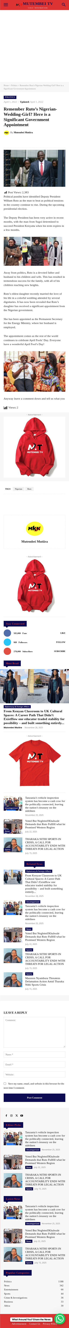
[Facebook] (6, 1115)
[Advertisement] (34, 46)
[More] (49, 141)
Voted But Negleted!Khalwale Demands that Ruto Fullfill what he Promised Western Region (45, 824)
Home (6, 85)
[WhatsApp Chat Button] (59, 1318)
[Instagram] (11, 1115)
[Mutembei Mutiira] (7, 132)
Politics (14, 85)
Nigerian (18, 489)
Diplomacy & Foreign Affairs (17, 706)
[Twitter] (16, 1115)
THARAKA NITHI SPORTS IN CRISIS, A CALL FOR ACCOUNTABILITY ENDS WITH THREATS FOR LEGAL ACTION (45, 844)
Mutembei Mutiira (23, 132)
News (7, 831)
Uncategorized (11, 808)
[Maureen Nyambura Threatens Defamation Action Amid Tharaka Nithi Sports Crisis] (13, 979)
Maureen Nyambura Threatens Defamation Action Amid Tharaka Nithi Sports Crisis (44, 981)
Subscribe (59, 651)
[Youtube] (21, 1115)
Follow (60, 642)
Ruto (29, 489)
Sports (7, 849)
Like (62, 633)
